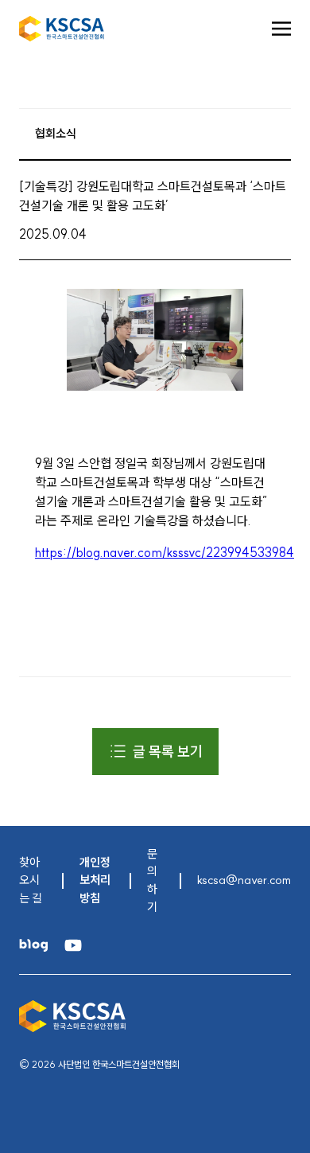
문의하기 (152, 880)
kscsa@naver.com (244, 879)
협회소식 (55, 133)
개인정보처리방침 (94, 880)
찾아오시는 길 (30, 880)
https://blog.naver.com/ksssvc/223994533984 (164, 552)
